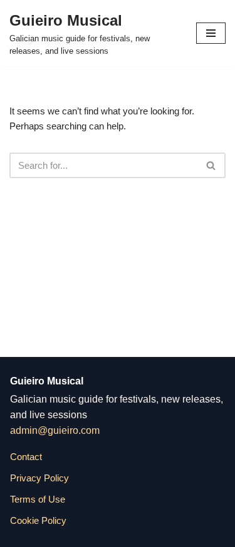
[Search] (211, 165)
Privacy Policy (39, 478)
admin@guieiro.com (55, 430)
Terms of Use (37, 499)
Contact (26, 456)
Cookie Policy (38, 520)
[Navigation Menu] (211, 33)
